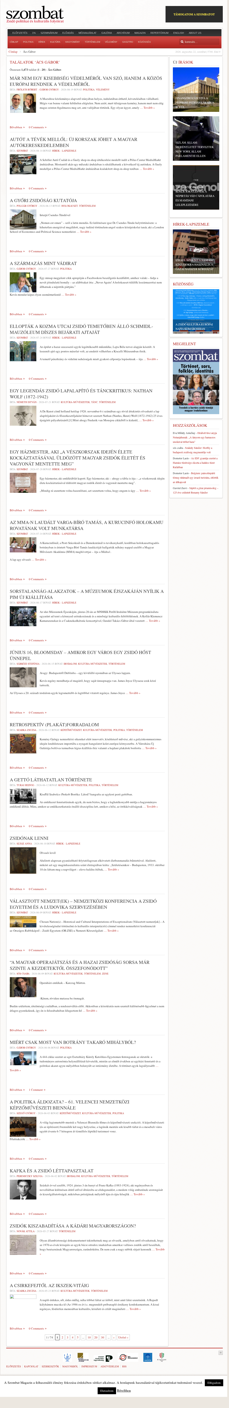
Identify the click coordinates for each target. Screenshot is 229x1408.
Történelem (87, 205)
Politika (89, 89)
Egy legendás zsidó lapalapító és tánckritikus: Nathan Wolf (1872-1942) (81, 393)
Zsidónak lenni (29, 838)
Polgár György (27, 205)
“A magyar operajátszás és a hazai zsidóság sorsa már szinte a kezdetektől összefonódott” (80, 965)
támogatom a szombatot (194, 14)
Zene (105, 973)
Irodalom (70, 663)
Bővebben (16, 127)
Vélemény (103, 89)
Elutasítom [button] (106, 1391)
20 (95, 1337)
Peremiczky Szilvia (30, 1176)
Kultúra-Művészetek (75, 402)
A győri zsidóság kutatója (43, 200)
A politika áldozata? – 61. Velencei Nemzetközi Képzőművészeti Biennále (69, 1105)
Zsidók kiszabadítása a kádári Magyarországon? (73, 1226)
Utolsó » (123, 1337)
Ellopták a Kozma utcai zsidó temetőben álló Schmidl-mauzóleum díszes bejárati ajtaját (81, 329)
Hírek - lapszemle (64, 150)
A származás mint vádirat (43, 263)
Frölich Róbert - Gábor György (38, 89)
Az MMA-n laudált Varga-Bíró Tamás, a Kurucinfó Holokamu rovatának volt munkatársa (86, 525)
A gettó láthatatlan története (51, 779)
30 (102, 1337)
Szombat (22, 150)
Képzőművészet (71, 730)
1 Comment (36, 1090)
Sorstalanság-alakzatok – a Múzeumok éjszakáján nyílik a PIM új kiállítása (87, 594)
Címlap (13, 52)
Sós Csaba (23, 973)
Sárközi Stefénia (28, 663)
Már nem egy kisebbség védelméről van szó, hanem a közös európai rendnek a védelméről (86, 81)
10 (89, 1337)
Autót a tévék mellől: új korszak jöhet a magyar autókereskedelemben (73, 142)
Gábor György (26, 268)
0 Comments (36, 127)
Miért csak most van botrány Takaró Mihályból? (73, 1042)
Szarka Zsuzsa (26, 730)
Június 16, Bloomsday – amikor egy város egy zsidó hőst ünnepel (80, 655)
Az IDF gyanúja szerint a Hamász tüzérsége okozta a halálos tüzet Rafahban (195, 462)
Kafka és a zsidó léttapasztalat (51, 1170)
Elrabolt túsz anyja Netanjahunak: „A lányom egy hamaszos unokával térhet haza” (195, 437)
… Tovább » (147, 108)
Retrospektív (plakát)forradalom (54, 724)
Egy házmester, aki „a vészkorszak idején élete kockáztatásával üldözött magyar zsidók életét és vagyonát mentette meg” (77, 458)
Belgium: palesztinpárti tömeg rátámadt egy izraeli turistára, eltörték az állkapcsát (195, 477)
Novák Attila (26, 1231)
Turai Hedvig (25, 785)
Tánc (94, 402)
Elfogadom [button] (214, 1383)
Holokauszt (69, 205)
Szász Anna (24, 843)
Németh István (27, 402)
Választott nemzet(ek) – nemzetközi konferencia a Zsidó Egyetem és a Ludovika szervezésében (83, 904)
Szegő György (26, 1113)
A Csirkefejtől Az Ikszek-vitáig (49, 1285)
